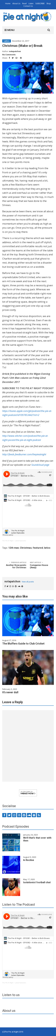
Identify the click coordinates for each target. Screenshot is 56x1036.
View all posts (28, 582)
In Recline (28, 860)
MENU (10, 30)
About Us (16, 3)
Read (24, 3)
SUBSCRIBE (40, 3)
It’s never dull (10, 692)
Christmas (26, 547)
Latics (6, 41)
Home (7, 3)
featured (38, 547)
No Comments (9, 55)
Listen (31, 3)
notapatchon (15, 51)
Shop (48, 3)
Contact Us (28, 6)
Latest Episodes (20, 540)
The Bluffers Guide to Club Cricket (23, 643)
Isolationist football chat (37, 882)
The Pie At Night (7, 540)
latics (47, 547)
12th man (13, 547)
